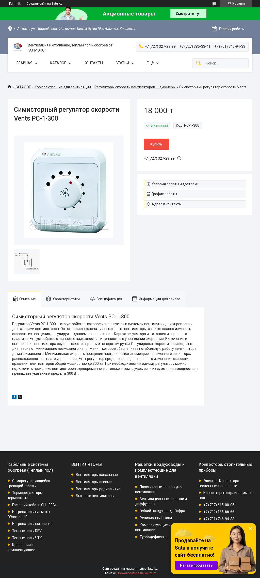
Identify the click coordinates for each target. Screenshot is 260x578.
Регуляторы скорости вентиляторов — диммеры (134, 87)
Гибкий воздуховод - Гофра (162, 511)
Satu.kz (152, 568)
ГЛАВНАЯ (24, 63)
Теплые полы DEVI (27, 531)
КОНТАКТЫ (93, 63)
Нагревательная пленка (32, 524)
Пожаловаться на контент (137, 573)
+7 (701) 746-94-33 (218, 519)
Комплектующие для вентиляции (63, 87)
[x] (20, 397)
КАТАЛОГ (58, 63)
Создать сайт (36, 3)
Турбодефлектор (154, 537)
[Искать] (198, 63)
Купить (156, 144)
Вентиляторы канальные (97, 475)
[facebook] (14, 397)
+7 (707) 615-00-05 (218, 505)
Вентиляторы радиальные (98, 489)
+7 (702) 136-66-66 (218, 512)
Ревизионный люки (156, 518)
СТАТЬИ (122, 63)
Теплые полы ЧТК (27, 538)
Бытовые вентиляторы (95, 496)
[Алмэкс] (17, 48)
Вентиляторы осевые (94, 482)
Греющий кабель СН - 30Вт (34, 505)
